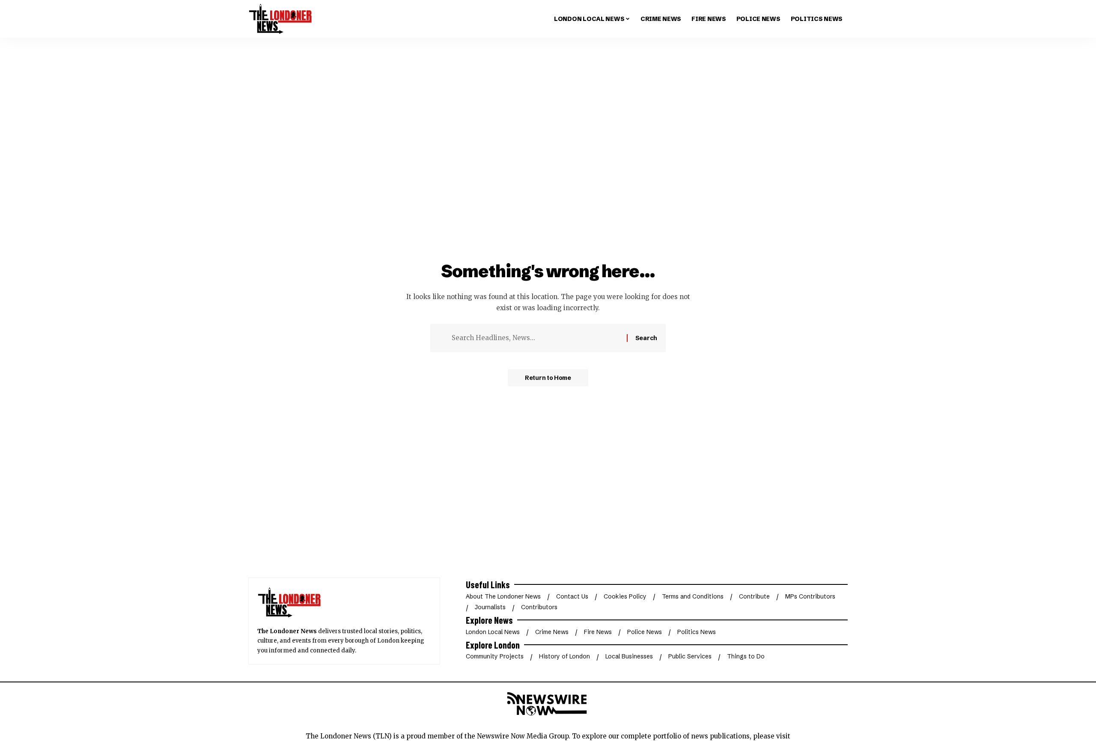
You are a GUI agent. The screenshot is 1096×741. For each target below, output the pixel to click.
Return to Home (548, 378)
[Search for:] (536, 338)
